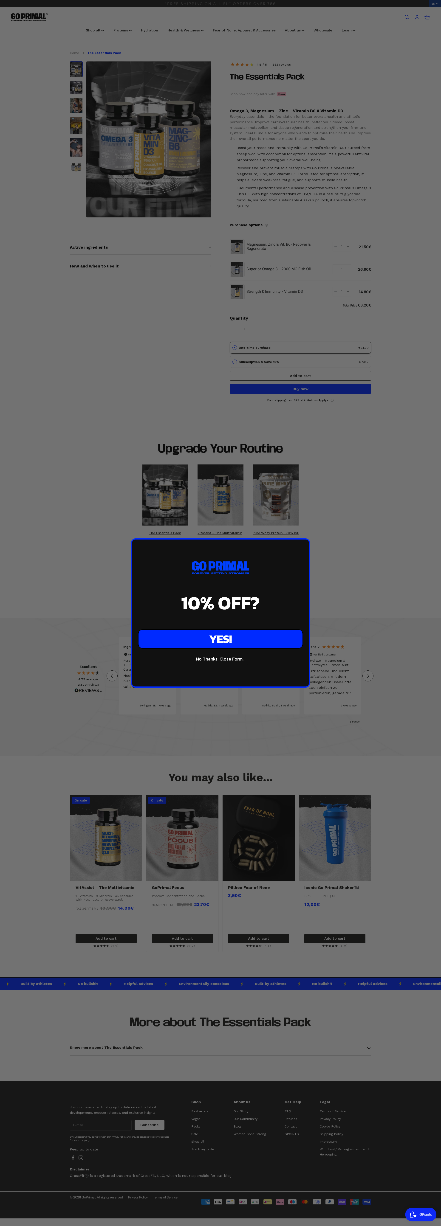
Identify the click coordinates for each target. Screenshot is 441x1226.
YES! (220, 638)
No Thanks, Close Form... (220, 658)
